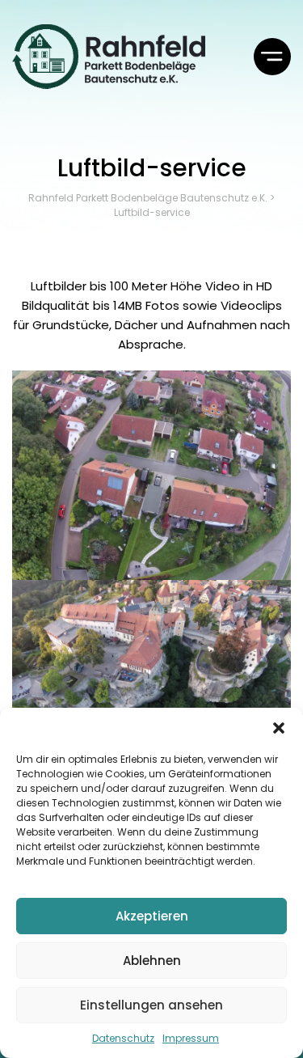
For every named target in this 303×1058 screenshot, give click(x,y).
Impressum (190, 1038)
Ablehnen (152, 960)
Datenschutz (123, 1038)
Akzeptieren (152, 916)
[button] (279, 728)
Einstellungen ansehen (151, 1005)
